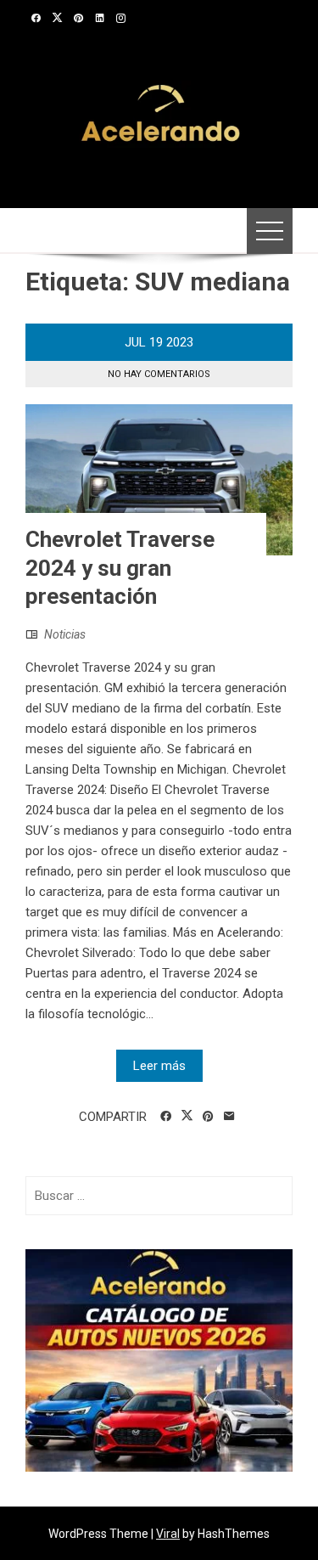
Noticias (65, 634)
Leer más (159, 1065)
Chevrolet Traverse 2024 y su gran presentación (120, 568)
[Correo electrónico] (229, 1117)
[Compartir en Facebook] (165, 1117)
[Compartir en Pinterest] (208, 1117)
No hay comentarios (159, 374)
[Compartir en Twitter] (187, 1116)
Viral (168, 1533)
